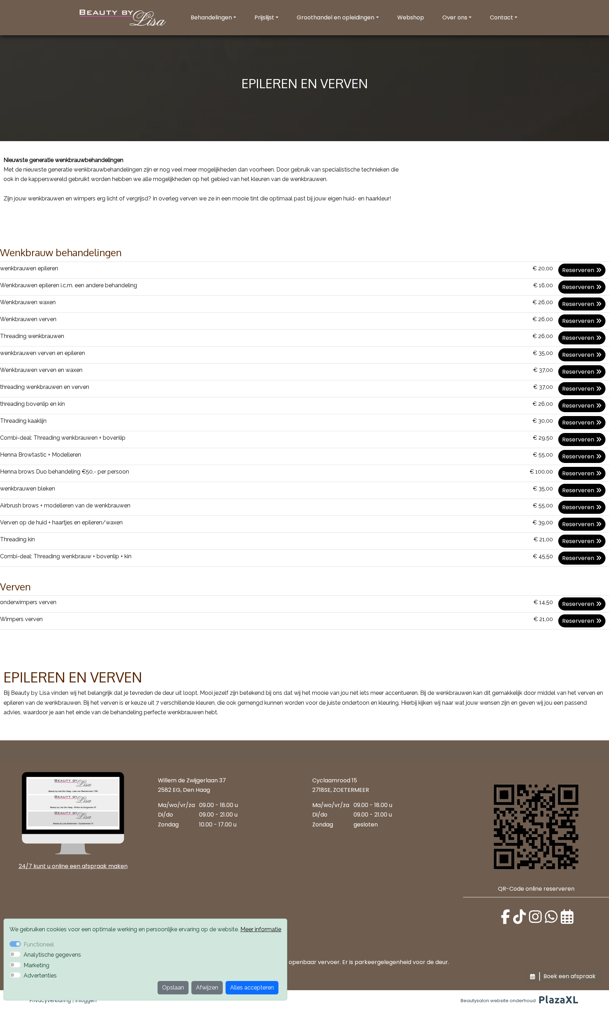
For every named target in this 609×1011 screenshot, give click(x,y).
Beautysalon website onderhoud (498, 1000)
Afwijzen (207, 987)
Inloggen (86, 1000)
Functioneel (39, 944)
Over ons (454, 17)
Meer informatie (260, 929)
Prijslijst (264, 17)
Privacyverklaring (50, 1000)
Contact (501, 17)
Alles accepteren (252, 987)
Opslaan (173, 987)
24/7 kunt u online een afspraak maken (73, 866)
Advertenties (40, 975)
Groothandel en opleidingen (335, 17)
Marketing (36, 965)
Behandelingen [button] (211, 17)
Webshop (410, 17)
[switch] (15, 954)
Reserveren (578, 270)
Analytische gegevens (52, 954)
